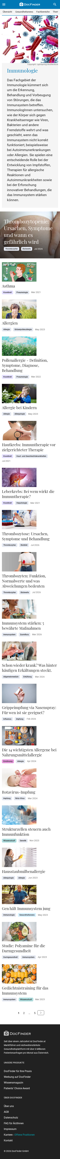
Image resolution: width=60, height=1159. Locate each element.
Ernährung (7, 761)
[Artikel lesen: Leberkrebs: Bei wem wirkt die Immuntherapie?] (19, 478)
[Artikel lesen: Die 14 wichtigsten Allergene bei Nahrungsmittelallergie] (19, 736)
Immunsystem (9, 634)
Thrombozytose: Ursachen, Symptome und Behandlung (26, 536)
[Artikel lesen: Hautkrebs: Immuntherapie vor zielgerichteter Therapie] (19, 431)
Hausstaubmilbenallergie (24, 871)
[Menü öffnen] (4, 4)
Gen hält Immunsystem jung (26, 908)
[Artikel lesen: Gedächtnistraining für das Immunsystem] (19, 975)
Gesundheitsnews (24, 11)
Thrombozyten (11, 249)
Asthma (8, 285)
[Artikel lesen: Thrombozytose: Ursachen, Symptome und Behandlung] (19, 520)
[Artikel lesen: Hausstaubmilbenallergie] (19, 858)
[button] (55, 4)
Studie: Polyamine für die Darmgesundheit (23, 948)
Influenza (7, 719)
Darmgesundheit (10, 957)
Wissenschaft (9, 841)
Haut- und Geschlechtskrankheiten (31, 456)
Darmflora (24, 634)
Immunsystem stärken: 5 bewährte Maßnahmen (23, 625)
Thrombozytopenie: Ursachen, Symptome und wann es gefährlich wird (28, 231)
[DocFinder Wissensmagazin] (30, 4)
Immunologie (9, 915)
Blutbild (24, 545)
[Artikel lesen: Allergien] (19, 310)
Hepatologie (21, 503)
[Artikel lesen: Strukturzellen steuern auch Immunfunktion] (19, 816)
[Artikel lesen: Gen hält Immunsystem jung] (19, 895)
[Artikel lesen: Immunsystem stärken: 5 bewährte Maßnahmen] (19, 610)
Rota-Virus (19, 798)
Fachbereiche (43, 11)
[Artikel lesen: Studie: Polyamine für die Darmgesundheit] (19, 932)
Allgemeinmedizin (11, 677)
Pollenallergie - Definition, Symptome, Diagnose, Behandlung (25, 365)
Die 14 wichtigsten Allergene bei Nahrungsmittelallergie (29, 752)
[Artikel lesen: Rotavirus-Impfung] (19, 779)
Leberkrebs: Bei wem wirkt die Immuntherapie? (28, 494)
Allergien (10, 322)
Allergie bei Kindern (19, 407)
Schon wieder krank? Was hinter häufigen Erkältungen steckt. (29, 668)
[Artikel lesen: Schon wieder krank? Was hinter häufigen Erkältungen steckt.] (19, 652)
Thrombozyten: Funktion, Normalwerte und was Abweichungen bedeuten (24, 580)
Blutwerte (27, 249)
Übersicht (7, 11)
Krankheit (7, 292)
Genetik (23, 841)
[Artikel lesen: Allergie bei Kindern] (19, 394)
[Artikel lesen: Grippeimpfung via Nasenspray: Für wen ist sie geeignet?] (19, 694)
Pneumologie (22, 292)
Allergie (6, 329)
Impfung (19, 719)
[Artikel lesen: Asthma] (19, 273)
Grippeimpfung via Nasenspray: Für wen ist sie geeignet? (29, 710)
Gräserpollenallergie (23, 329)
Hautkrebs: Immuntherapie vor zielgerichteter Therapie (29, 447)
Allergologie (20, 414)
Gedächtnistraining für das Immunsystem (25, 990)
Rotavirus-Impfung (18, 792)
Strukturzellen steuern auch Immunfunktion (26, 832)
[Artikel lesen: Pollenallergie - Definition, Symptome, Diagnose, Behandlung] (19, 347)
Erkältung (27, 677)
